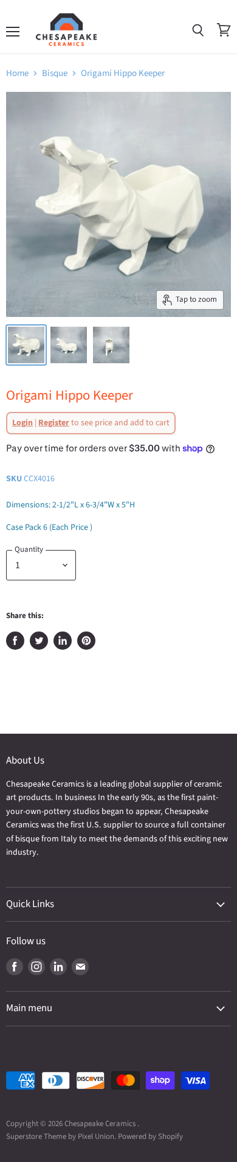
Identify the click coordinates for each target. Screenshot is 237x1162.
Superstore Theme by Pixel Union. (61, 1136)
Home (17, 73)
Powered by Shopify (150, 1136)
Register (53, 423)
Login (22, 423)
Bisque (54, 73)
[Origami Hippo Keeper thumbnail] (26, 344)
